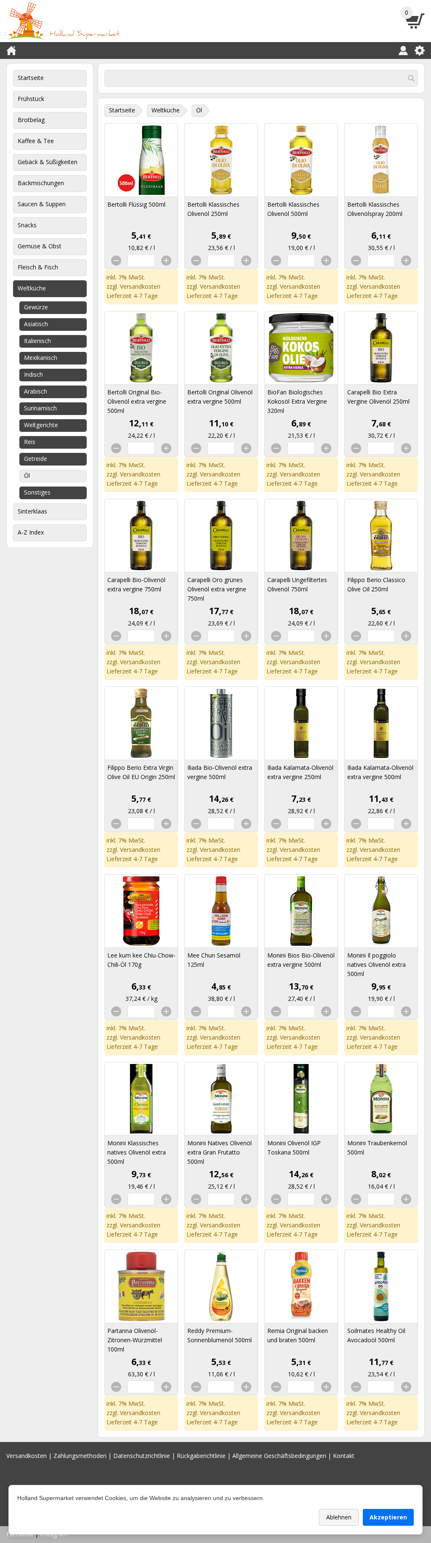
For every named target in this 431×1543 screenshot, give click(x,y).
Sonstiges (37, 492)
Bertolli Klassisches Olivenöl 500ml (293, 209)
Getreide (35, 459)
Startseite (31, 78)
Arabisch (35, 391)
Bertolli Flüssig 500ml (136, 204)
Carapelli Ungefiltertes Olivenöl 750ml (297, 584)
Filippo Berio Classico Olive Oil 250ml (376, 584)
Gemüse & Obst (39, 246)
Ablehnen (338, 1517)
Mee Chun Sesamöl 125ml (213, 959)
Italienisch (37, 341)
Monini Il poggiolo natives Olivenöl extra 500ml (376, 964)
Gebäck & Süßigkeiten (47, 162)
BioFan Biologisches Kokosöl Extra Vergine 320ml (297, 401)
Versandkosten (140, 286)
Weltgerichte (41, 425)
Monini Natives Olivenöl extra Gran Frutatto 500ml (219, 1152)
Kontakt (343, 1456)
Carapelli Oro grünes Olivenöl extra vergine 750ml (216, 589)
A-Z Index (31, 532)
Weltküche (32, 288)
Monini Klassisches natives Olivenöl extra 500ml (136, 1152)
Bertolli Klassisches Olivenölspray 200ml (374, 209)
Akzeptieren (388, 1517)
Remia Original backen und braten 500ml (297, 1335)
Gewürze (36, 307)
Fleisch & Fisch (38, 267)
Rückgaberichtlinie (201, 1456)
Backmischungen (41, 183)
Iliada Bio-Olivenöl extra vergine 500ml (219, 772)
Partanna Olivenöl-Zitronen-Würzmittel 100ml (134, 1340)
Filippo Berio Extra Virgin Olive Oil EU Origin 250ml (141, 772)
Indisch (33, 374)
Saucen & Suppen (42, 204)
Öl (27, 475)
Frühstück (31, 99)
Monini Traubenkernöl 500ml (377, 1147)
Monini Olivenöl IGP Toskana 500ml (294, 1147)
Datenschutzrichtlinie (141, 1456)
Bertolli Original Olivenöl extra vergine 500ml (220, 396)
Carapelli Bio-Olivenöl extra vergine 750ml (136, 584)
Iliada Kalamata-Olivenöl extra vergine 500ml (380, 772)
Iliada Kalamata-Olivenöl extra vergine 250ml (300, 772)
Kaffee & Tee (36, 141)
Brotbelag (31, 120)
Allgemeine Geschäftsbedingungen (279, 1456)
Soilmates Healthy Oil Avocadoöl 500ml (376, 1335)
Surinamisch (40, 408)
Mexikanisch (40, 358)
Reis (29, 442)
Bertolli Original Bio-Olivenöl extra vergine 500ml (136, 401)
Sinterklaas (32, 511)
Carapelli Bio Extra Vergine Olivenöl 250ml (378, 396)
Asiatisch (36, 324)
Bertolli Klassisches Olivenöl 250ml (213, 209)
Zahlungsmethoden (79, 1456)
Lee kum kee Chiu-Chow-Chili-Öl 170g (141, 959)
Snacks (27, 225)
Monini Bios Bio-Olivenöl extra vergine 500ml (301, 959)
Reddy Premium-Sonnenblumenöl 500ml (219, 1335)
